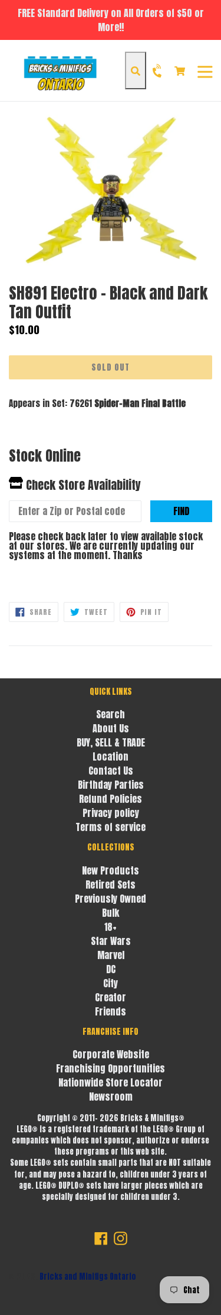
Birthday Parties (111, 785)
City (110, 983)
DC (111, 969)
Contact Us (110, 771)
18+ (110, 927)
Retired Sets (110, 884)
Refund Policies (110, 799)
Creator (110, 997)
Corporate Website (110, 1054)
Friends (110, 1011)
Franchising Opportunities (110, 1068)
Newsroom (111, 1096)
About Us (111, 728)
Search (110, 714)
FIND (181, 511)
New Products (110, 870)
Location (110, 756)
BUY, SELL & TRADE (111, 742)
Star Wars (111, 941)
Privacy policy (111, 813)
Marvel (110, 955)
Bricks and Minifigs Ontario (87, 1276)
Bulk (110, 913)
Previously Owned (110, 899)
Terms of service (110, 827)
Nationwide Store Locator (110, 1082)
